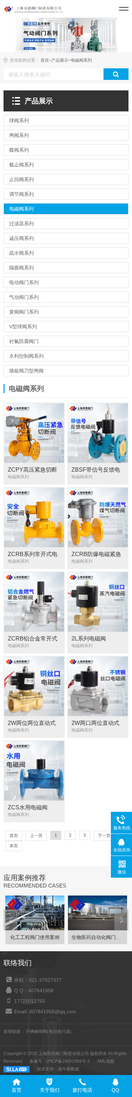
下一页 (104, 835)
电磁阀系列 (81, 60)
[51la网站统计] (17, 1069)
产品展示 (59, 60)
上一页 (36, 835)
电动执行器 (59, 1031)
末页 (14, 845)
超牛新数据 (68, 1069)
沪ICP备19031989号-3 (68, 1061)
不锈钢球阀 (36, 1031)
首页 (44, 60)
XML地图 (105, 1061)
